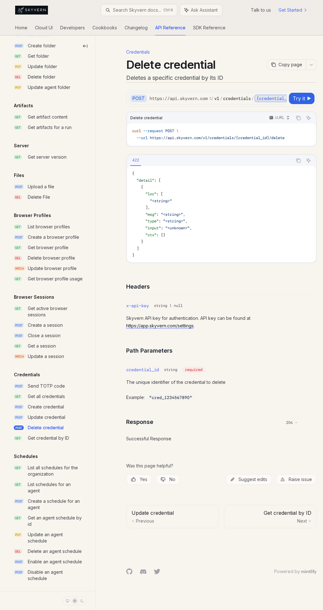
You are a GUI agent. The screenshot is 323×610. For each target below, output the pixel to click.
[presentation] (48, 313)
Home (21, 27)
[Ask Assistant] (308, 118)
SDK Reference (209, 27)
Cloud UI (44, 27)
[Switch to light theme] (75, 601)
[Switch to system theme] (67, 601)
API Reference (170, 27)
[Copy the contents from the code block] (298, 118)
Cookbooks (104, 27)
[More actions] (311, 64)
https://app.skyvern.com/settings (160, 325)
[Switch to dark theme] (82, 601)
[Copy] (281, 98)
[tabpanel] (221, 214)
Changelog (136, 27)
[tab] (135, 160)
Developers (72, 27)
